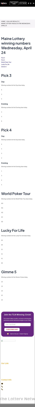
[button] (34, 3)
